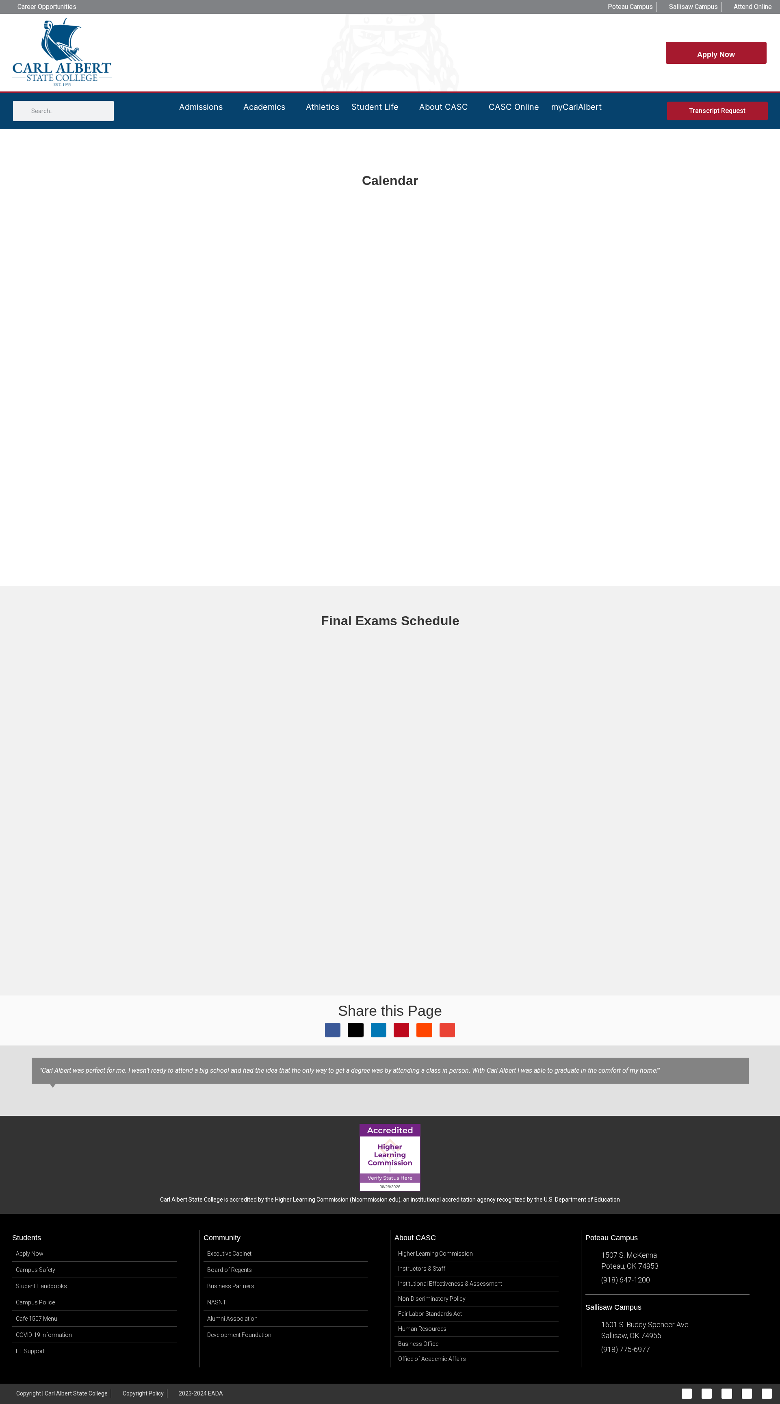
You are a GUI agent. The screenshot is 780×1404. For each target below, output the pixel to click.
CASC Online (514, 107)
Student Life (375, 107)
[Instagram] (707, 1394)
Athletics (322, 107)
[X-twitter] (727, 1394)
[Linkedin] (747, 1394)
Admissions (201, 107)
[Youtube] (767, 1394)
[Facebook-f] (687, 1394)
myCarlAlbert (576, 107)
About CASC (443, 107)
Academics (264, 107)
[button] (332, 1030)
